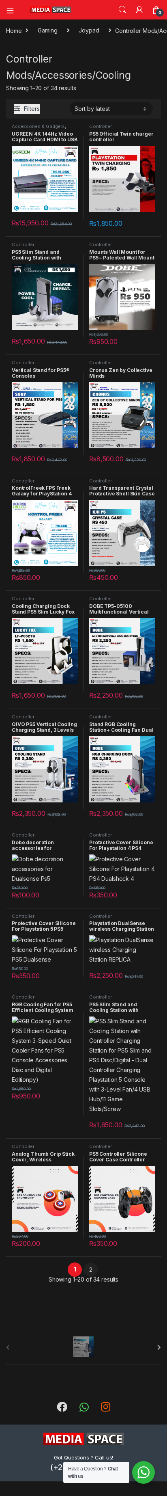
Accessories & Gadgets (38, 126)
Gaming (47, 30)
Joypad (89, 30)
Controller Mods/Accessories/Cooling (120, 128)
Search (122, 9)
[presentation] (159, 1347)
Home (13, 30)
